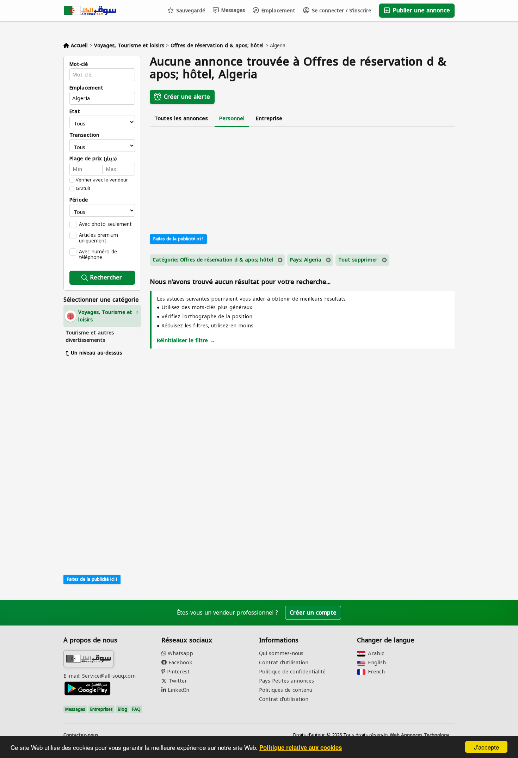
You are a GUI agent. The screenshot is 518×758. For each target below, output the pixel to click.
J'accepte (486, 746)
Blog (122, 709)
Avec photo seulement (105, 224)
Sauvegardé (189, 11)
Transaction (84, 135)
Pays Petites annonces (286, 681)
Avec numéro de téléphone (98, 254)
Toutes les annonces (181, 118)
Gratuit (83, 188)
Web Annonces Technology (419, 735)
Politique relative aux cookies (300, 747)
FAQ (136, 709)
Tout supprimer (357, 260)
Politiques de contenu (285, 690)
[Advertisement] (102, 465)
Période (78, 200)
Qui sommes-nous (281, 653)
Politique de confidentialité (292, 671)
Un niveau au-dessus (96, 353)
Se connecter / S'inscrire (340, 11)
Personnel (232, 118)
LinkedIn (177, 690)
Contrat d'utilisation (283, 662)
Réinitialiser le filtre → (186, 340)
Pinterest (177, 671)
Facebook (179, 662)
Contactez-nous (80, 735)
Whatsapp (179, 653)
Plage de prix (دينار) (93, 159)
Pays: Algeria (305, 260)
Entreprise (269, 118)
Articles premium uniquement (98, 238)
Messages (232, 10)
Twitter (177, 681)
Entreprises (101, 709)
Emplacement (277, 11)
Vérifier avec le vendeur (102, 180)
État (74, 112)
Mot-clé (78, 64)
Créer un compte (313, 612)
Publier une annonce (420, 10)
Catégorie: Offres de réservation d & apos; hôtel (213, 260)
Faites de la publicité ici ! (92, 579)
